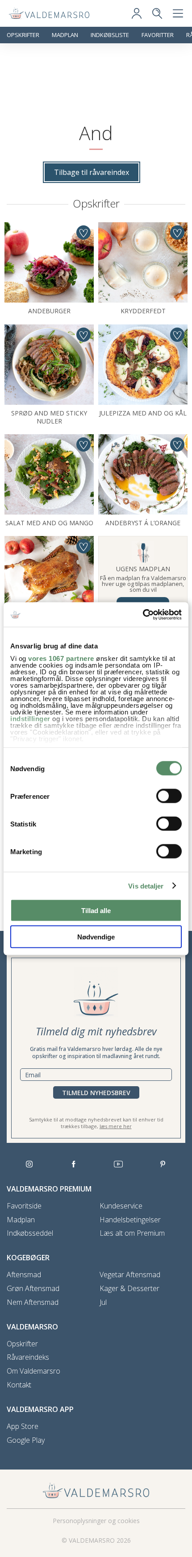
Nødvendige (96, 936)
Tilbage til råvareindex (91, 172)
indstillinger (30, 718)
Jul (103, 1302)
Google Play (26, 1440)
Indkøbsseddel (30, 1233)
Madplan (65, 35)
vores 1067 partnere (61, 658)
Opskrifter (23, 35)
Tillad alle (96, 910)
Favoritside (24, 1206)
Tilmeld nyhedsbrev (96, 1092)
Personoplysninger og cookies (96, 1520)
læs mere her (116, 1126)
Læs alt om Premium (132, 1233)
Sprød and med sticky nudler (49, 417)
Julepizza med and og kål (143, 413)
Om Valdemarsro (33, 1371)
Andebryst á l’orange (142, 523)
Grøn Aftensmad (33, 1288)
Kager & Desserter (129, 1288)
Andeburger (49, 311)
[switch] (169, 796)
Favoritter (158, 35)
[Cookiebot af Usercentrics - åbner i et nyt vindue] (143, 614)
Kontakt (19, 1385)
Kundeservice (121, 1206)
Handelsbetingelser (130, 1220)
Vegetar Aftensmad (130, 1274)
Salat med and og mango (49, 523)
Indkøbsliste (110, 35)
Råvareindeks (28, 1357)
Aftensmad (24, 1274)
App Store (22, 1426)
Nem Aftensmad (32, 1302)
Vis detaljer (145, 885)
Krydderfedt (143, 311)
